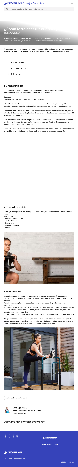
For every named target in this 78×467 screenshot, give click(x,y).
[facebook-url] (5, 436)
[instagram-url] (13, 436)
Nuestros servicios (51, 445)
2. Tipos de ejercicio (18, 68)
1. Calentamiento (17, 63)
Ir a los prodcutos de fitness (15, 398)
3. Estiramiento (17, 74)
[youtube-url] (9, 436)
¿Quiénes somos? (49, 438)
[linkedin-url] (17, 436)
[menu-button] (72, 3)
